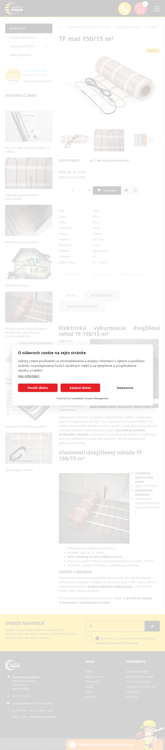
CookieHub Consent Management (89, 398)
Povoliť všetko (38, 388)
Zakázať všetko (80, 388)
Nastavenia (125, 388)
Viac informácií (28, 376)
